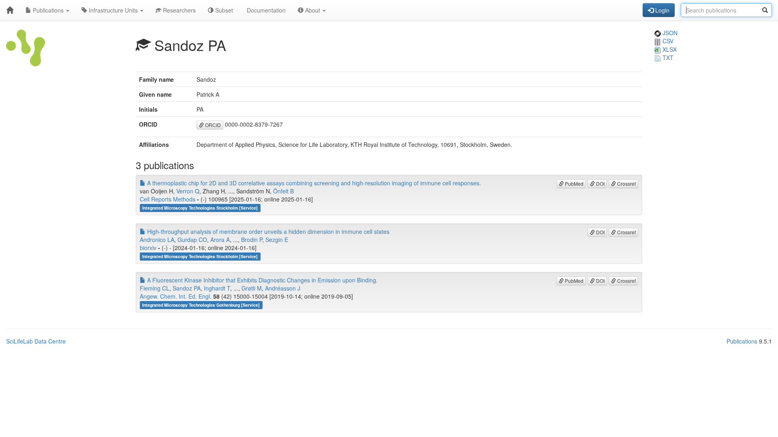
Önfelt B (283, 191)
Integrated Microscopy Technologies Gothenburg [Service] (201, 305)
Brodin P (251, 239)
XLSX (669, 49)
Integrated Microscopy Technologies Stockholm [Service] (200, 208)
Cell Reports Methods (167, 199)
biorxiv (148, 248)
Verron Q (187, 191)
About (313, 10)
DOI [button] (600, 183)
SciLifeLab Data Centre (36, 341)
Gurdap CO (192, 239)
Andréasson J (282, 288)
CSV (667, 41)
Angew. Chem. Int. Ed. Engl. (176, 296)
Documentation (265, 10)
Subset (223, 10)
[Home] (9, 10)
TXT (667, 57)
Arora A (220, 239)
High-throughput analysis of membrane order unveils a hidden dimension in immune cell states (267, 231)
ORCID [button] (212, 124)
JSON (669, 33)
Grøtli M (252, 288)
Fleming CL (154, 288)
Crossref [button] (626, 183)
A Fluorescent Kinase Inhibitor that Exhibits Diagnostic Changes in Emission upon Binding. (261, 280)
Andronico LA (157, 239)
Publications (48, 10)
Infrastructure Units (113, 10)
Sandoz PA (187, 288)
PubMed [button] (574, 183)
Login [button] (661, 10)
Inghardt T (217, 288)
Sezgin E (276, 239)
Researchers (178, 10)
